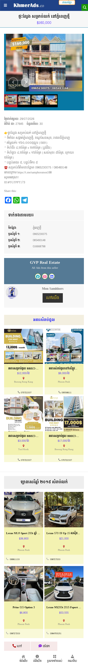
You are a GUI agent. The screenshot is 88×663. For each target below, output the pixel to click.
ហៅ (19, 646)
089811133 (15, 559)
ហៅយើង (52, 298)
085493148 (39, 240)
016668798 (39, 246)
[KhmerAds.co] (28, 5)
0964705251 (55, 633)
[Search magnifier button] (85, 7)
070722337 (26, 393)
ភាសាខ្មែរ (67, 2)
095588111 (66, 393)
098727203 (55, 559)
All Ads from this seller (45, 267)
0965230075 (40, 234)
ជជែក (46, 646)
